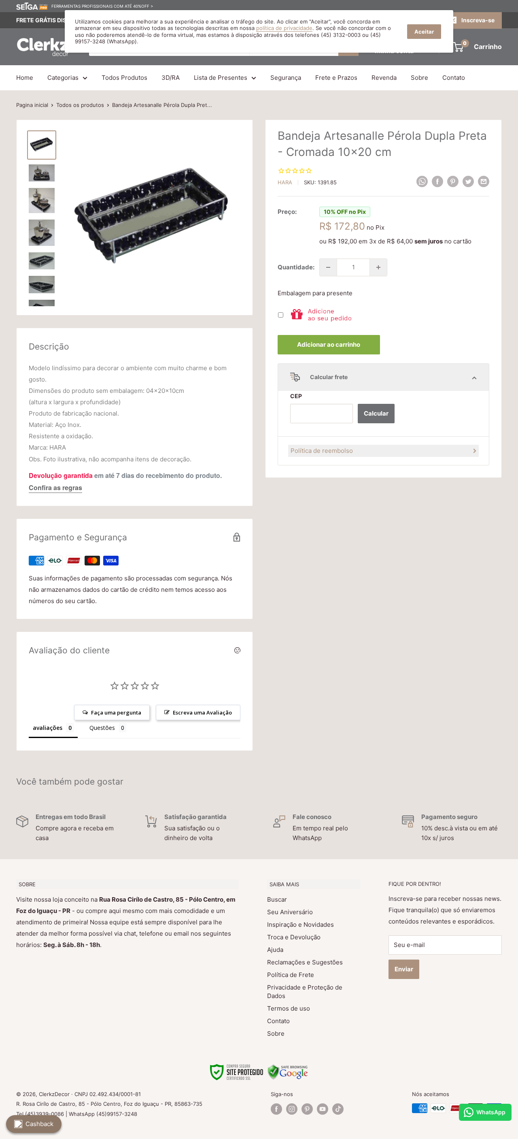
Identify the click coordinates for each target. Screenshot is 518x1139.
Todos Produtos (124, 77)
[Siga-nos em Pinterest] (307, 1109)
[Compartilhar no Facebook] (437, 181)
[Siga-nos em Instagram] (291, 1109)
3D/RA (170, 77)
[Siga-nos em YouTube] (322, 1109)
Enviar (404, 969)
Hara (285, 182)
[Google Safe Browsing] (287, 1069)
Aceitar (424, 31)
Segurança (285, 77)
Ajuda (275, 949)
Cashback (39, 1124)
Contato (453, 77)
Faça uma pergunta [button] (116, 712)
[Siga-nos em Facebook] (276, 1109)
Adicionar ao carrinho (328, 344)
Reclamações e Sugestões (305, 962)
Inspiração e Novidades (300, 924)
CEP (296, 395)
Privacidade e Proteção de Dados (304, 991)
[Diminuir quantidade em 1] (328, 267)
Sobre (419, 77)
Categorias (63, 77)
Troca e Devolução (294, 937)
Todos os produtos (80, 105)
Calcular (376, 413)
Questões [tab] (102, 728)
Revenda (384, 77)
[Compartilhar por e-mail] (483, 181)
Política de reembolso (322, 450)
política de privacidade (284, 28)
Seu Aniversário (290, 912)
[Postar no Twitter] (468, 181)
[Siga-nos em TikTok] (338, 1109)
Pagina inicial (32, 105)
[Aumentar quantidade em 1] (378, 267)
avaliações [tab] (47, 728)
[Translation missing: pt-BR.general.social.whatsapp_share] (422, 181)
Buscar (277, 899)
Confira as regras (55, 487)
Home (24, 77)
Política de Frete (290, 975)
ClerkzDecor (54, 1094)
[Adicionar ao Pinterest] (453, 181)
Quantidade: (296, 267)
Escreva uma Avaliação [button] (202, 712)
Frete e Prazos (336, 77)
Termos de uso (288, 1008)
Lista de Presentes (220, 77)
